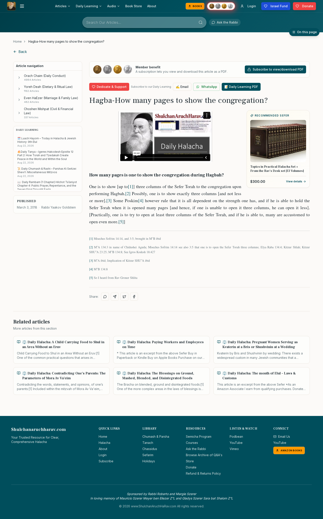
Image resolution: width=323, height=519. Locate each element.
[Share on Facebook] (134, 297)
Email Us (284, 436)
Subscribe (106, 461)
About (151, 6)
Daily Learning (87, 6)
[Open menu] (21, 6)
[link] (66, 41)
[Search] (200, 22)
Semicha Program (198, 436)
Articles (61, 6)
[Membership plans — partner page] (221, 6)
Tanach (147, 443)
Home (17, 41)
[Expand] (19, 77)
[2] (128, 193)
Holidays (148, 461)
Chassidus (149, 449)
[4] (140, 200)
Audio (111, 6)
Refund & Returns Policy (203, 473)
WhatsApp (209, 87)
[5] (121, 222)
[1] (130, 186)
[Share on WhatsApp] (105, 297)
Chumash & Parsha (155, 436)
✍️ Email (182, 87)
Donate (191, 467)
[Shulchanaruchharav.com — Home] (11, 6)
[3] (109, 200)
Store (190, 461)
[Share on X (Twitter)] (124, 297)
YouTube (236, 443)
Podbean (236, 436)
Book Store (133, 6)
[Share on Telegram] (115, 297)
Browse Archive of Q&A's (204, 455)
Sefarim (147, 455)
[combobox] (144, 22)
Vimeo (234, 449)
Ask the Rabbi (196, 449)
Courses (192, 443)
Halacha (104, 443)
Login (103, 455)
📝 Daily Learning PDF (241, 87)
